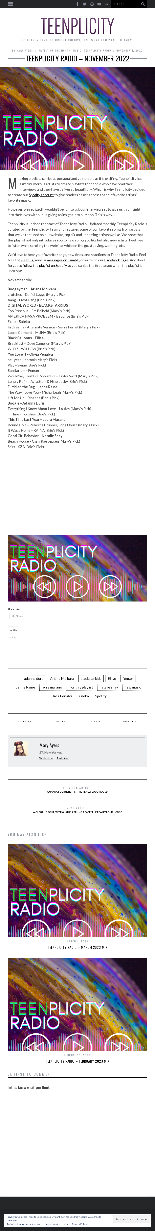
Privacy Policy (79, 1224)
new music (133, 687)
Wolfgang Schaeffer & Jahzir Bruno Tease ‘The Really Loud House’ (78, 810)
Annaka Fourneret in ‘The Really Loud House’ (77, 789)
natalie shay (108, 687)
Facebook (25, 721)
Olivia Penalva (61, 696)
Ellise (112, 678)
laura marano (52, 687)
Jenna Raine (25, 687)
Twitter (60, 721)
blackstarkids (91, 678)
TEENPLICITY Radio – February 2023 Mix (77, 1061)
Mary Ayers (25, 50)
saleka (84, 696)
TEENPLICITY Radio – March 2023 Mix (77, 947)
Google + (130, 721)
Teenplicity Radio (97, 50)
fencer (128, 678)
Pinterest (95, 721)
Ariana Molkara (62, 678)
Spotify (101, 696)
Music (77, 50)
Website (46, 758)
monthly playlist (80, 687)
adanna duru (34, 678)
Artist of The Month (55, 50)
